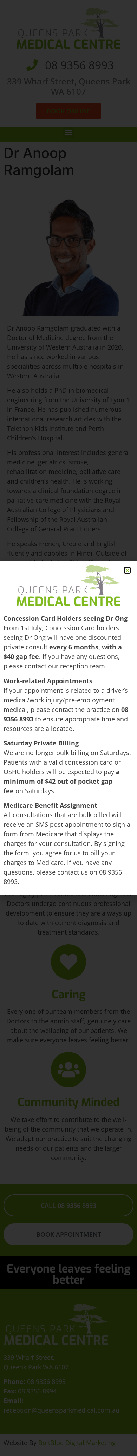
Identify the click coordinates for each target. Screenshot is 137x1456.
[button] (127, 570)
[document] (68, 728)
